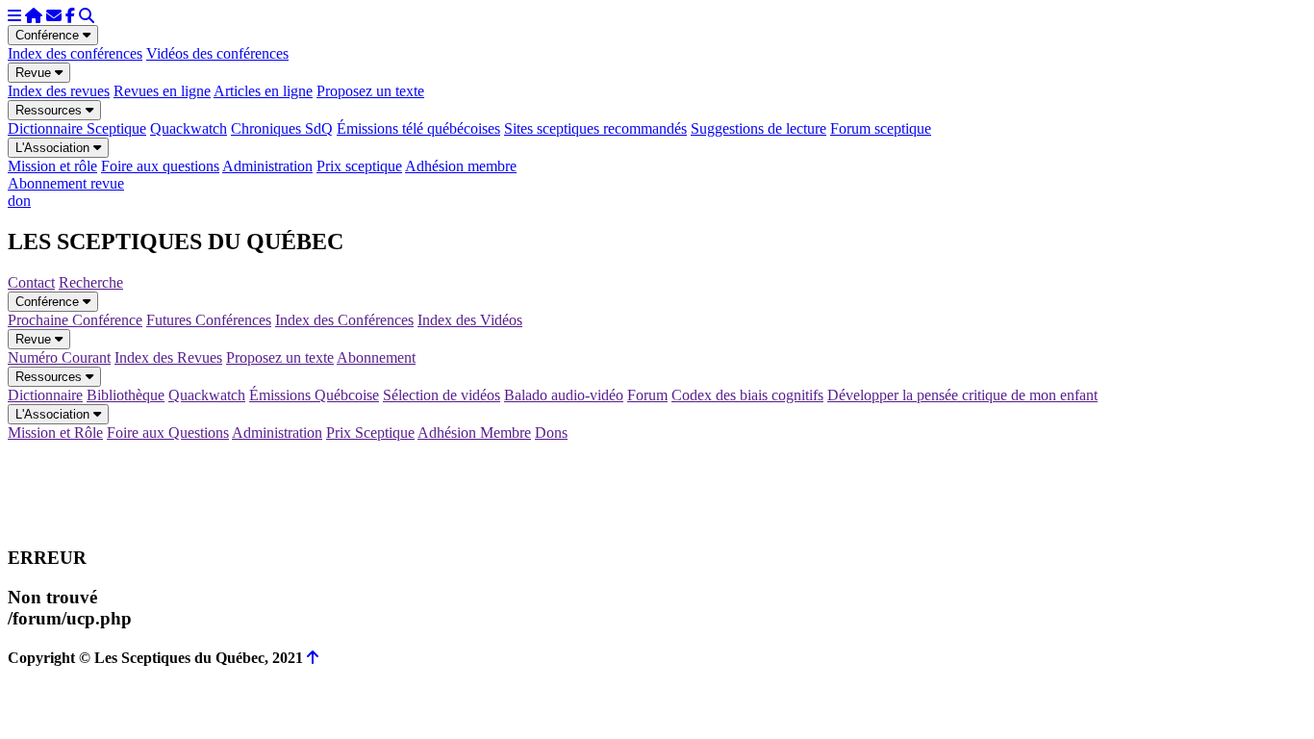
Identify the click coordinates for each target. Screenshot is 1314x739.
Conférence (49, 35)
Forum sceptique (880, 128)
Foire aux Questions (168, 432)
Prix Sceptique (370, 432)
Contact (31, 282)
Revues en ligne (162, 91)
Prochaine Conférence (75, 320)
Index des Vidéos (469, 320)
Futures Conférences (208, 320)
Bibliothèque (125, 395)
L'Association (54, 147)
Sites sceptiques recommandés (595, 128)
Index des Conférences (344, 320)
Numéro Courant (59, 357)
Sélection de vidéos (441, 395)
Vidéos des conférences (217, 53)
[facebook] (70, 16)
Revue (35, 72)
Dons (551, 432)
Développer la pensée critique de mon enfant (962, 395)
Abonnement (376, 357)
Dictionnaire (45, 395)
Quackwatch (188, 128)
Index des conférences (75, 53)
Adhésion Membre (474, 432)
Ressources (50, 110)
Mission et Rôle (55, 432)
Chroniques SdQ (282, 128)
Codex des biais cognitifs (747, 395)
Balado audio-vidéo (563, 395)
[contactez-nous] (54, 16)
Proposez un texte (370, 91)
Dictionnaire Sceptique (77, 128)
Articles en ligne (263, 91)
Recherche (91, 282)
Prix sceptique (359, 166)
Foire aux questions (160, 166)
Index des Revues (168, 357)
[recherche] (86, 16)
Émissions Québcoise (314, 395)
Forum (647, 395)
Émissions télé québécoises (418, 128)
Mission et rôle (52, 166)
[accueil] (33, 16)
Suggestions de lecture (758, 128)
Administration (267, 166)
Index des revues (59, 91)
